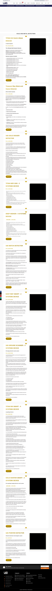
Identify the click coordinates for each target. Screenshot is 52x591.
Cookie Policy (40, 576)
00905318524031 (37, 0)
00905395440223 (42, 0)
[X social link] (1, 293)
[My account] (46, 3)
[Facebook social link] (1, 291)
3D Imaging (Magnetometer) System (32, 575)
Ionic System (29, 581)
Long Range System (30, 576)
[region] (26, 19)
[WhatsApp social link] (1, 298)
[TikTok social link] (1, 299)
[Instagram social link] (1, 295)
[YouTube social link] (1, 296)
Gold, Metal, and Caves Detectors (20, 575)
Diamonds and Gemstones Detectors (21, 576)
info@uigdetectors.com (6, 0)
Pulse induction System (30, 578)
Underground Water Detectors (20, 578)
